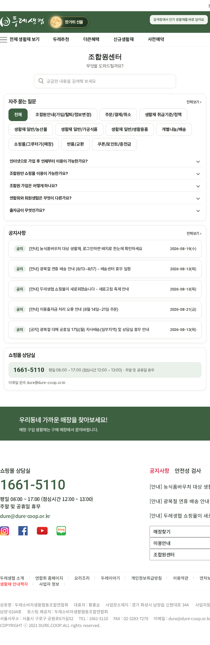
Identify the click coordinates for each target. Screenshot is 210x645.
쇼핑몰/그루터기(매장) (33, 144)
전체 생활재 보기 (25, 39)
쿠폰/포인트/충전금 (114, 144)
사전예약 (156, 39)
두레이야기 (110, 578)
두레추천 (61, 39)
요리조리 (82, 578)
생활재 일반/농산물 (30, 129)
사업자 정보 (49, 584)
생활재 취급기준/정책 (163, 114)
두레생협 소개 (12, 578)
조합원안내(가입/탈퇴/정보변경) (64, 114)
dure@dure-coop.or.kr (46, 382)
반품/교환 (75, 144)
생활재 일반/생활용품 (129, 129)
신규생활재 (123, 39)
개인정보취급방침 (146, 578)
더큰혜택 (91, 39)
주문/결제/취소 (118, 114)
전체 (18, 114)
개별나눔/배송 (174, 129)
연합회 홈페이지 (49, 578)
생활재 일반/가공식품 (79, 129)
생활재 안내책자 (14, 584)
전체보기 (192, 102)
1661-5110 (28, 370)
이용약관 (180, 578)
